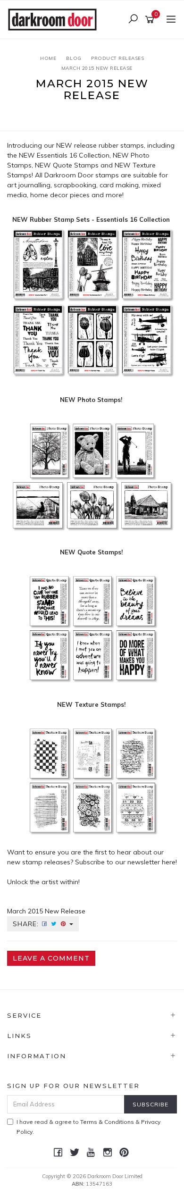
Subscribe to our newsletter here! (126, 862)
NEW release (76, 145)
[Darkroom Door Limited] (54, 19)
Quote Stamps (76, 165)
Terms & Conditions (107, 1121)
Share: (27, 924)
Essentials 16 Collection (73, 155)
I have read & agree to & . (88, 1126)
